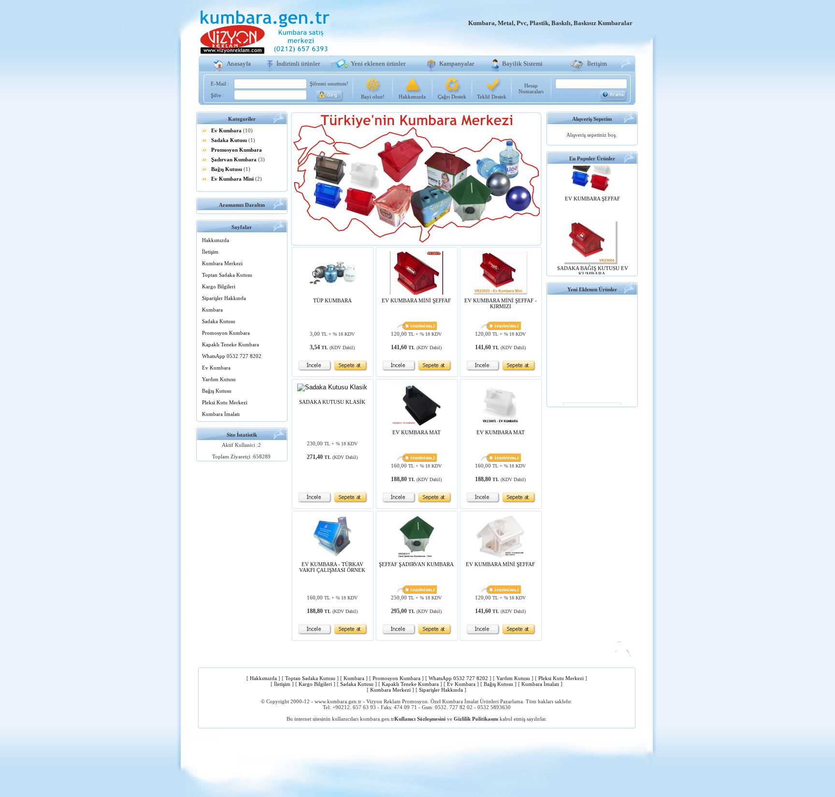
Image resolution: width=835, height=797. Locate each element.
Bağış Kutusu (226, 169)
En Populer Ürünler (592, 158)
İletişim (597, 63)
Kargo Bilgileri (218, 286)
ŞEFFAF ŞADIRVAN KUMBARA (416, 564)
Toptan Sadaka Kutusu (227, 275)
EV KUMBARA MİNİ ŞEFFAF (416, 300)
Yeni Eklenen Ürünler (592, 289)
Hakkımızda (412, 97)
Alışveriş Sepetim (592, 119)
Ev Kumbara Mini (232, 179)
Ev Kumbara (226, 130)
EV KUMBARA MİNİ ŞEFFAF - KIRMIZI (500, 303)
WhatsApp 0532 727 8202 (231, 356)
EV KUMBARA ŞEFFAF (592, 190)
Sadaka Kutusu (229, 140)
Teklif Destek (491, 97)
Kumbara (212, 310)
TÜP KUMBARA (332, 300)
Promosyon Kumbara (236, 150)
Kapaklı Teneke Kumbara (230, 344)
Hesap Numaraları (531, 88)
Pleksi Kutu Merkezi (224, 402)
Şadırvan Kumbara (234, 159)
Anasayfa (239, 63)
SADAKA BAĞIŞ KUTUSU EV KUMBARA (592, 262)
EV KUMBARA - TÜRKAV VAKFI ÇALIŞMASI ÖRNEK (332, 567)
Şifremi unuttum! (329, 83)
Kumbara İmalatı (221, 414)
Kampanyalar (456, 63)
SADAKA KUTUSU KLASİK (332, 402)
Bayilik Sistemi (522, 63)
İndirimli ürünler (298, 63)
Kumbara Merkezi (222, 263)
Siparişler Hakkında (224, 298)
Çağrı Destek (452, 97)
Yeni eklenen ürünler (378, 63)
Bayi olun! (373, 97)
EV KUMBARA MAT (416, 432)
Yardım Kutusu (219, 379)
